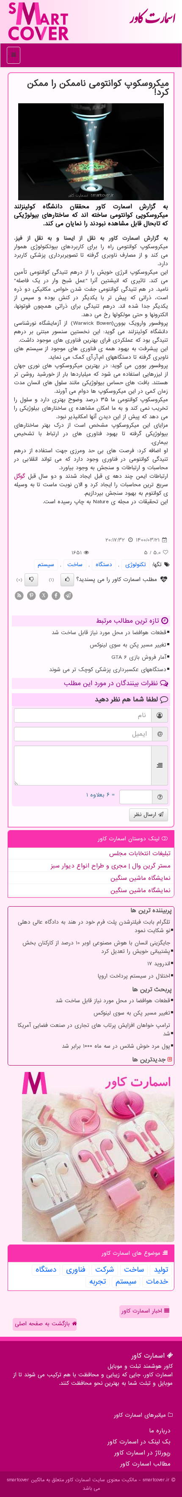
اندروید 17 (158, 964)
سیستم (46, 565)
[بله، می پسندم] (67, 579)
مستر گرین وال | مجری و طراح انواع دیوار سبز (111, 865)
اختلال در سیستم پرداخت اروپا (134, 976)
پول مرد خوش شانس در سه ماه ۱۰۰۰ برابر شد (116, 1046)
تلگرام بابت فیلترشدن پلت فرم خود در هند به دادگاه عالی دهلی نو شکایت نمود (94, 926)
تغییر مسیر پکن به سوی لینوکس (128, 645)
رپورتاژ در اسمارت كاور (142, 1452)
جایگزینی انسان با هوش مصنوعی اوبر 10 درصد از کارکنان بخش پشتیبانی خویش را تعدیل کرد (96, 947)
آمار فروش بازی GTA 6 (138, 657)
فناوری (75, 1270)
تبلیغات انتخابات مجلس (140, 853)
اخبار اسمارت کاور (142, 1311)
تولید (161, 1270)
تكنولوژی (135, 565)
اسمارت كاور (152, 21)
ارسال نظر (146, 815)
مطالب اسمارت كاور (145, 1464)
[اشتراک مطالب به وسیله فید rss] (19, 595)
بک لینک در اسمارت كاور (139, 1441)
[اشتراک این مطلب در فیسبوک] (56, 595)
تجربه (97, 1281)
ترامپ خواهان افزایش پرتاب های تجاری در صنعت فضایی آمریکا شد (94, 1029)
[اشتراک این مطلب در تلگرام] (68, 595)
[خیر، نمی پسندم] (31, 579)
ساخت (75, 565)
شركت (104, 1270)
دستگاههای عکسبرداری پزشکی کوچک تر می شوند (107, 670)
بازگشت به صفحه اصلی (43, 1324)
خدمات (157, 1281)
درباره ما (160, 1430)
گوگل (19, 476)
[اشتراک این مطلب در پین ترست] (31, 595)
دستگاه (104, 565)
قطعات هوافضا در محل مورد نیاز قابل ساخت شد (109, 633)
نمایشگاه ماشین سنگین (140, 878)
